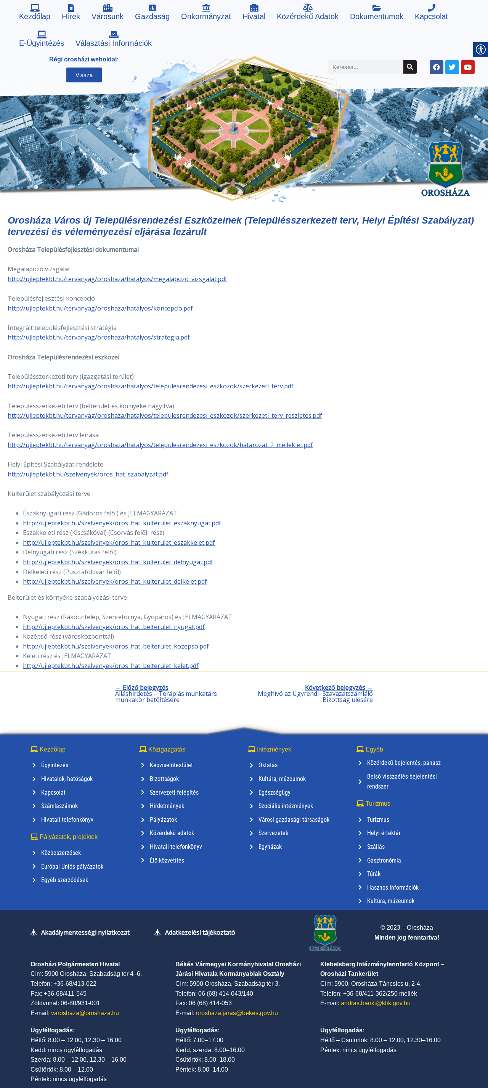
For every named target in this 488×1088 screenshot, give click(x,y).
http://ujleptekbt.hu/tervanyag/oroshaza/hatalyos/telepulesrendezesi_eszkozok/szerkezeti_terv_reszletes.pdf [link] (165, 415)
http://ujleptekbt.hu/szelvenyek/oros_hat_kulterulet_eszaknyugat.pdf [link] (122, 523)
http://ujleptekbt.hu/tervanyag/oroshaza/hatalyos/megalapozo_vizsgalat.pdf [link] (117, 279)
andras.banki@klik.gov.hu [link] (376, 1003)
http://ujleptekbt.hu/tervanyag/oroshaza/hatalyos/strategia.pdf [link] (99, 337)
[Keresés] (410, 67)
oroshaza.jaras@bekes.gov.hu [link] (237, 1013)
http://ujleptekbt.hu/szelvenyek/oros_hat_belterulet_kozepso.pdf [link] (116, 646)
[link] (34, 13)
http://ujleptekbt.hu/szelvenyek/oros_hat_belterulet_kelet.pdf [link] (111, 665)
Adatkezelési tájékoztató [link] (200, 932)
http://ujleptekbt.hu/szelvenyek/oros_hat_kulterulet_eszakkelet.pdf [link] (119, 542)
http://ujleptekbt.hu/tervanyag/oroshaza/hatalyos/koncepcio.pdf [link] (100, 308)
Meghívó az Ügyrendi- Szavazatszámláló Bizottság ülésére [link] (315, 693)
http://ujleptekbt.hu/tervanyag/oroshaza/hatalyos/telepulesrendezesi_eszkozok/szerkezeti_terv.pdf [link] (151, 386)
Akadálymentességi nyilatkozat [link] (85, 932)
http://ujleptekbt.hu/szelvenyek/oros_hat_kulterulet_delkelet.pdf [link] (115, 581)
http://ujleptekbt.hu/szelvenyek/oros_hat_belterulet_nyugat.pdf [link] (114, 627)
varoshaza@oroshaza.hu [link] (85, 1013)
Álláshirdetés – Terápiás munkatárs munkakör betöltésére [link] (166, 693)
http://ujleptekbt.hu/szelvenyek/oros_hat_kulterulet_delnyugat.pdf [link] (118, 562)
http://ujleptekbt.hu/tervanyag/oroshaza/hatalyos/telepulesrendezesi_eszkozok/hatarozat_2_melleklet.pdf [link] (160, 445)
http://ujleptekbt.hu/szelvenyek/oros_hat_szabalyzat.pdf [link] (88, 474)
